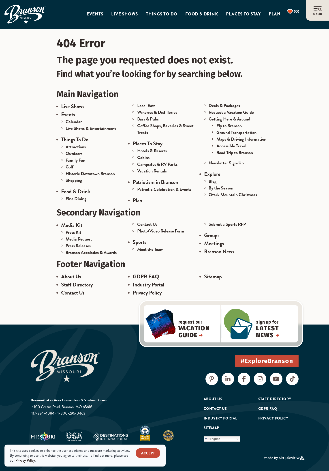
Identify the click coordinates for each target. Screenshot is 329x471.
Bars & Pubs (148, 119)
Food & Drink (201, 14)
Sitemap (213, 276)
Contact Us (147, 224)
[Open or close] (317, 10)
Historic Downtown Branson (90, 173)
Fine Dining (76, 199)
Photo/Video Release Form (160, 231)
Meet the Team (150, 249)
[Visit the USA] (74, 436)
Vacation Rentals (152, 171)
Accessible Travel (231, 146)
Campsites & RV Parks (157, 164)
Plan (275, 14)
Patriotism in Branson (155, 182)
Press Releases (78, 246)
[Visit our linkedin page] (228, 379)
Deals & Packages (224, 105)
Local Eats (146, 105)
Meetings (214, 243)
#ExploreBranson (267, 361)
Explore (212, 174)
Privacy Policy (147, 293)
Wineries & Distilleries (157, 112)
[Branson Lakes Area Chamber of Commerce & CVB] (25, 14)
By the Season (221, 188)
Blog (212, 181)
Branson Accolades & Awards (91, 252)
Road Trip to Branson (234, 152)
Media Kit (71, 225)
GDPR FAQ (146, 276)
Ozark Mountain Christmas (233, 194)
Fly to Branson (229, 126)
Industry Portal (148, 284)
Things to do (161, 14)
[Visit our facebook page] (244, 379)
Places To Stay (147, 143)
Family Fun (75, 160)
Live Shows (124, 14)
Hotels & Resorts (152, 151)
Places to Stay (243, 14)
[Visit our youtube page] (276, 379)
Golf (69, 167)
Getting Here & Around (229, 119)
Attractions (76, 147)
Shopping (74, 180)
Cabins (143, 157)
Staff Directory (77, 284)
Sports (139, 242)
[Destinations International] (110, 436)
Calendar (74, 121)
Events (95, 14)
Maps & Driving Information (241, 139)
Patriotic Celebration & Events (164, 189)
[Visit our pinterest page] (211, 379)
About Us (71, 276)
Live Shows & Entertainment (91, 128)
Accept (148, 453)
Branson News (219, 251)
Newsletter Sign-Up (226, 163)
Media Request (79, 239)
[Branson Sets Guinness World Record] (145, 433)
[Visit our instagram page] (260, 379)
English (214, 439)
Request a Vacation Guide (231, 112)
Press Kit (73, 232)
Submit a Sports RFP (227, 224)
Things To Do (74, 139)
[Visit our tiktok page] (292, 379)
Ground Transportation (236, 132)
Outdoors (74, 153)
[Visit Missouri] (43, 436)
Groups (212, 235)
